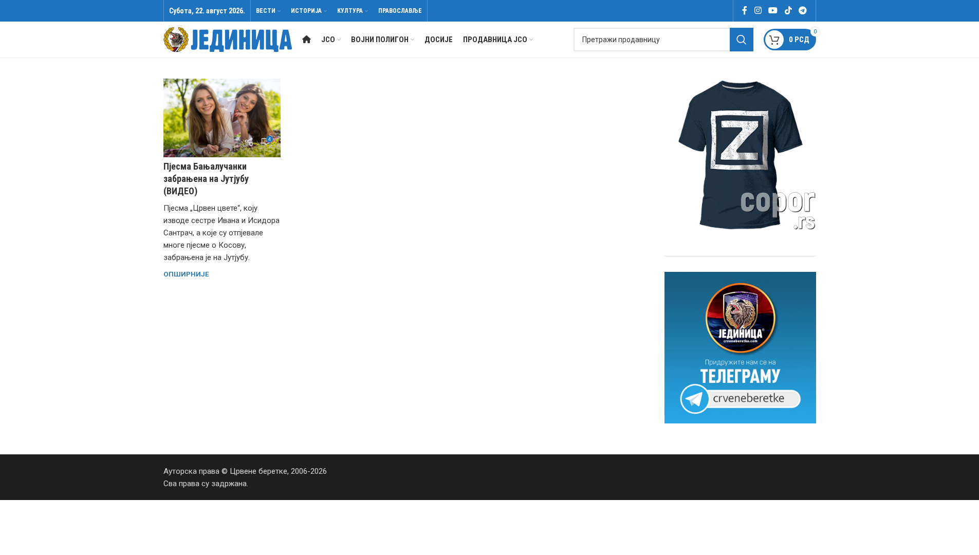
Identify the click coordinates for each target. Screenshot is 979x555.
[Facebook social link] (744, 10)
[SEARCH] (741, 39)
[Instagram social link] (758, 10)
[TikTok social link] (788, 10)
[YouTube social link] (773, 10)
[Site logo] (227, 39)
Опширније (186, 274)
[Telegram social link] (802, 10)
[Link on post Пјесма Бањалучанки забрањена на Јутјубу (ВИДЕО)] (222, 118)
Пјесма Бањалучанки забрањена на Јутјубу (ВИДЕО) (206, 178)
